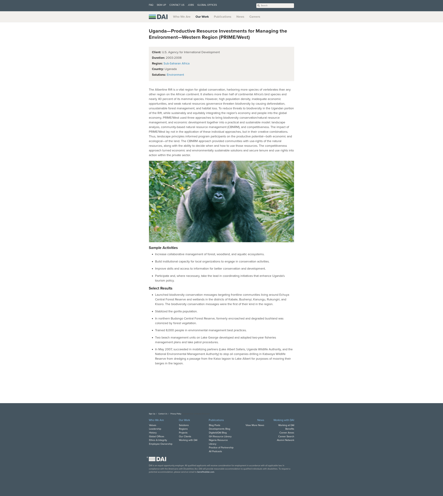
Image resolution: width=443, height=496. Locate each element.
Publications (222, 17)
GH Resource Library (220, 436)
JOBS (191, 4)
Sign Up (152, 414)
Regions (183, 428)
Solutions (184, 425)
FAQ (151, 4)
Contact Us (162, 414)
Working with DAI (188, 440)
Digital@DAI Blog (218, 432)
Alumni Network (285, 440)
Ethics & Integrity (158, 440)
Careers (254, 17)
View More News (255, 425)
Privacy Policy (175, 414)
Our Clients (185, 436)
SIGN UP (161, 4)
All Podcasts (215, 451)
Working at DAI (286, 425)
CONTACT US (176, 4)
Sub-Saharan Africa (176, 63)
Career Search (286, 436)
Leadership (155, 428)
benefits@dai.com (205, 472)
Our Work (202, 17)
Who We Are (182, 17)
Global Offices (156, 436)
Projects (183, 432)
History (153, 432)
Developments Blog (219, 428)
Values (152, 425)
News (240, 17)
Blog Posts (214, 425)
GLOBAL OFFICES (207, 4)
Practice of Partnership (221, 447)
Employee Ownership (160, 443)
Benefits (289, 428)
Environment (175, 75)
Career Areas (286, 432)
